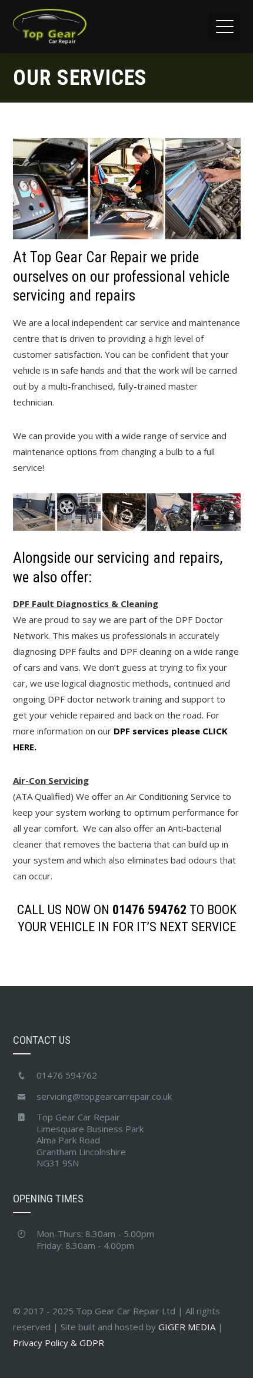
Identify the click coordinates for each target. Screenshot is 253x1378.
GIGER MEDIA (186, 1327)
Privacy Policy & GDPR (58, 1343)
